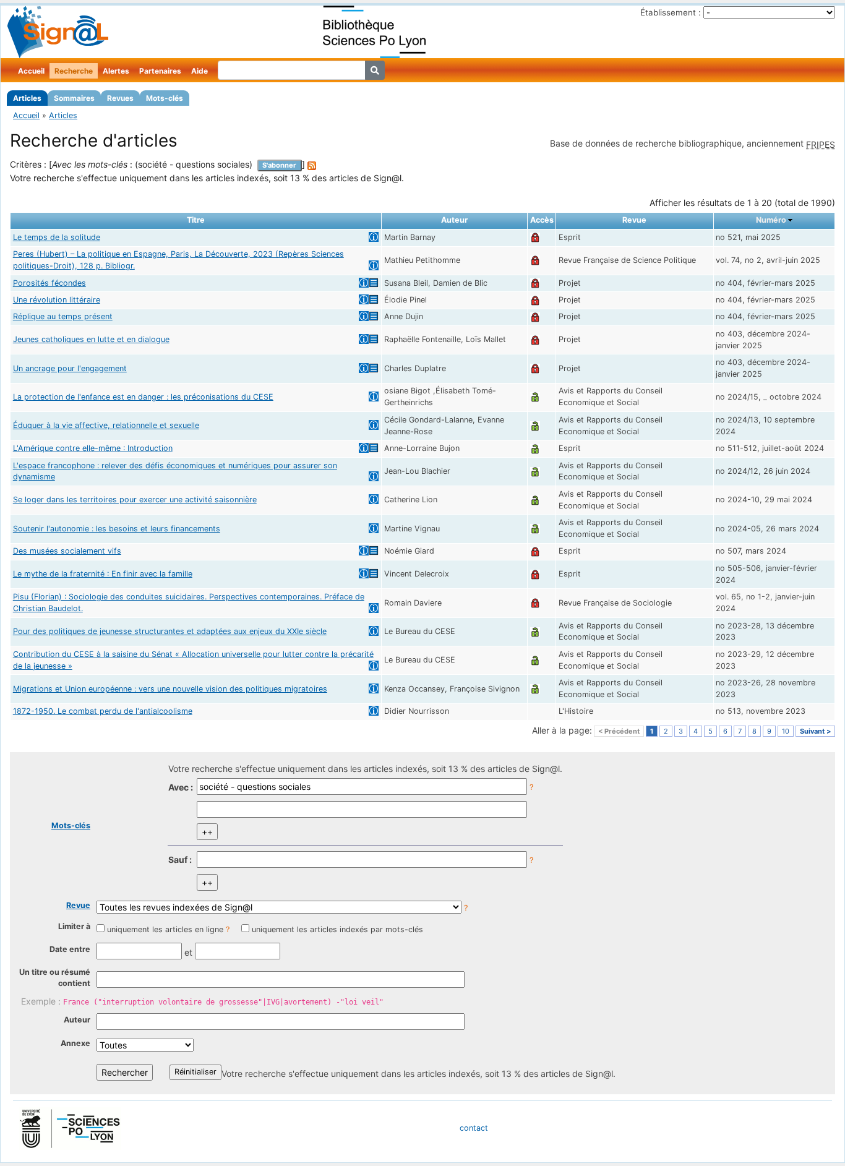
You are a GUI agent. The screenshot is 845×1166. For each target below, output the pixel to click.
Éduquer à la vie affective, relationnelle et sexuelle (106, 425)
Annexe (75, 1043)
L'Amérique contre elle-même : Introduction (93, 448)
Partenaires (160, 70)
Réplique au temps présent (63, 316)
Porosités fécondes (49, 283)
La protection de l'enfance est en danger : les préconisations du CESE (143, 396)
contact (474, 1128)
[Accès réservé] (535, 237)
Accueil (31, 70)
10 (785, 731)
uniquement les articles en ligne (165, 929)
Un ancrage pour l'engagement (70, 368)
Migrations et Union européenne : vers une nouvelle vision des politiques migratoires (170, 688)
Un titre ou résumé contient (54, 977)
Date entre (69, 949)
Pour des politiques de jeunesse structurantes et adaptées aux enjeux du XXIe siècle (170, 631)
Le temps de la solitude (56, 237)
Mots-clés (164, 98)
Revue (78, 905)
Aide (199, 70)
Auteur (77, 1019)
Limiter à (74, 926)
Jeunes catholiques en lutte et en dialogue (91, 339)
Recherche (73, 70)
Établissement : (670, 12)
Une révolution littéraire (56, 299)
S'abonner (279, 165)
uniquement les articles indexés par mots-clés (337, 929)
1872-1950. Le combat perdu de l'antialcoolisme (102, 711)
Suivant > (815, 731)
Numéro (771, 220)
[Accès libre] (535, 396)
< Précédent (619, 731)
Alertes (116, 70)
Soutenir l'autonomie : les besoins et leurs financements (116, 528)
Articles (27, 98)
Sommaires (74, 98)
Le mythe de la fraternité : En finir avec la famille (102, 573)
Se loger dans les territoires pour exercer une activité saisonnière (135, 499)
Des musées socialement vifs (67, 550)
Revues (120, 98)
